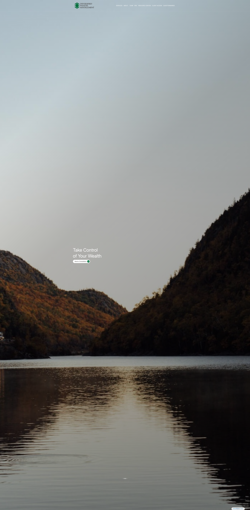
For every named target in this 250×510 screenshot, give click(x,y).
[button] (119, 5)
